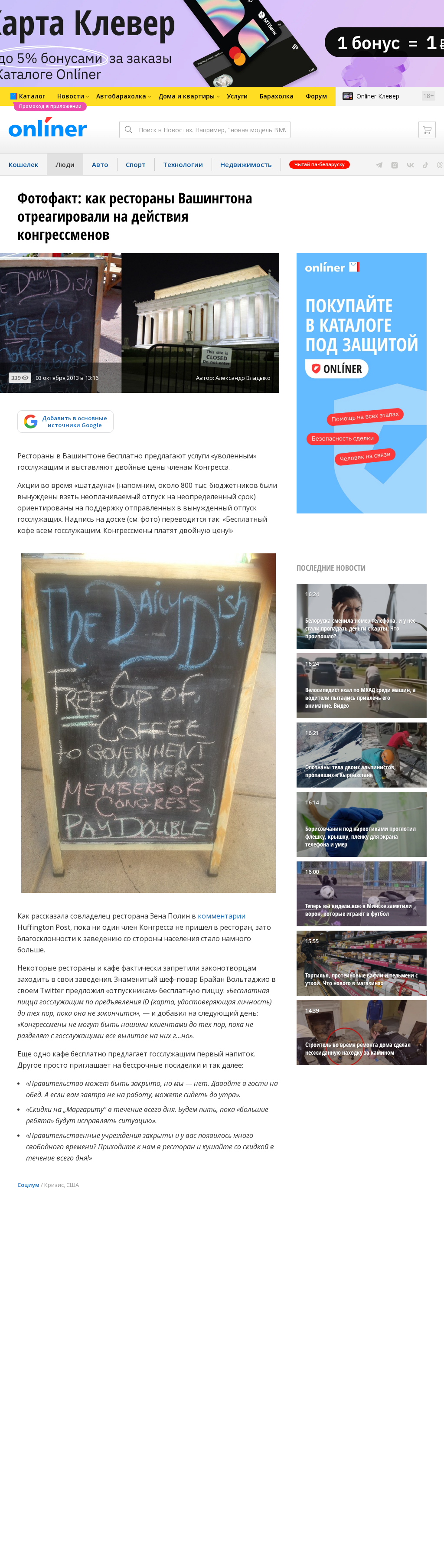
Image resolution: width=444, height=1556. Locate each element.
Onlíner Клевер (377, 96)
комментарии (221, 916)
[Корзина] (427, 129)
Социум (28, 1185)
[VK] (410, 164)
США (72, 1185)
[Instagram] (394, 164)
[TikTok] (425, 164)
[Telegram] (379, 164)
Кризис (54, 1185)
